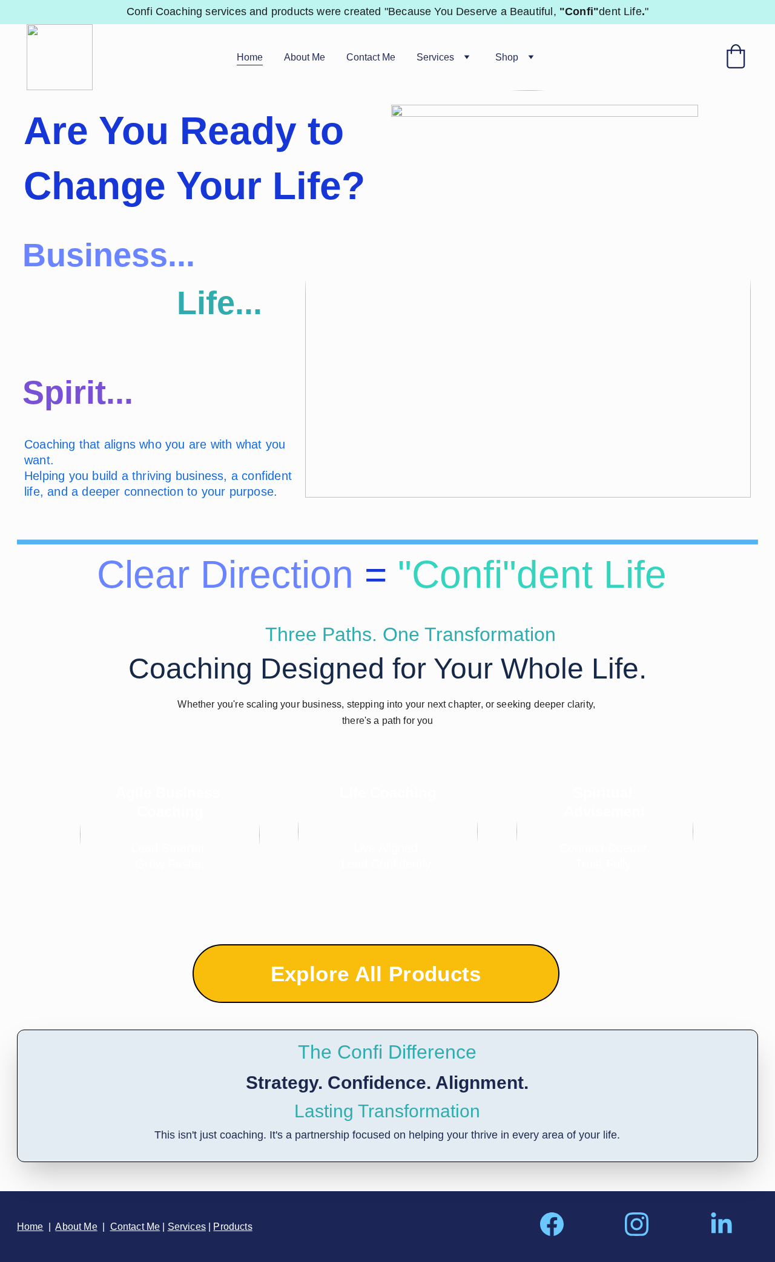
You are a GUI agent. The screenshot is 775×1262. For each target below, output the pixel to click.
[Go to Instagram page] (643, 1224)
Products (232, 1226)
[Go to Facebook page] (558, 1224)
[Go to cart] (735, 57)
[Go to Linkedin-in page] (721, 1224)
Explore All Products (376, 973)
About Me (304, 57)
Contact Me (370, 57)
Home (250, 57)
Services (435, 57)
